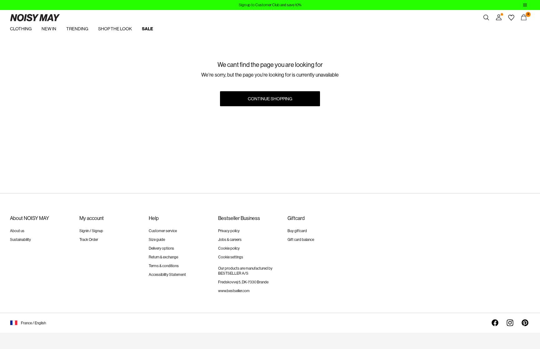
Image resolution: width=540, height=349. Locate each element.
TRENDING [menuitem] (77, 28)
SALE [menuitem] (147, 29)
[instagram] (510, 323)
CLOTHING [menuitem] (21, 28)
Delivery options (161, 248)
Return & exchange (163, 257)
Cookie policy (229, 248)
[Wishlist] (511, 17)
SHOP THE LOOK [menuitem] (115, 28)
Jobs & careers (230, 239)
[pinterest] (525, 323)
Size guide (157, 239)
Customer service (163, 231)
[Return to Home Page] (35, 17)
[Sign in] (498, 17)
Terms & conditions (164, 266)
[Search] (486, 17)
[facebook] (495, 323)
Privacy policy (229, 231)
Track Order (88, 239)
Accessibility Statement (167, 274)
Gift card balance (301, 239)
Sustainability (20, 239)
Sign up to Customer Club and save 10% (270, 5)
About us (17, 231)
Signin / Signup (91, 231)
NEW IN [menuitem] (49, 28)
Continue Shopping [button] (270, 98)
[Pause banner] (525, 5)
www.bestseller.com (234, 291)
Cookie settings (230, 257)
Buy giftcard (297, 231)
